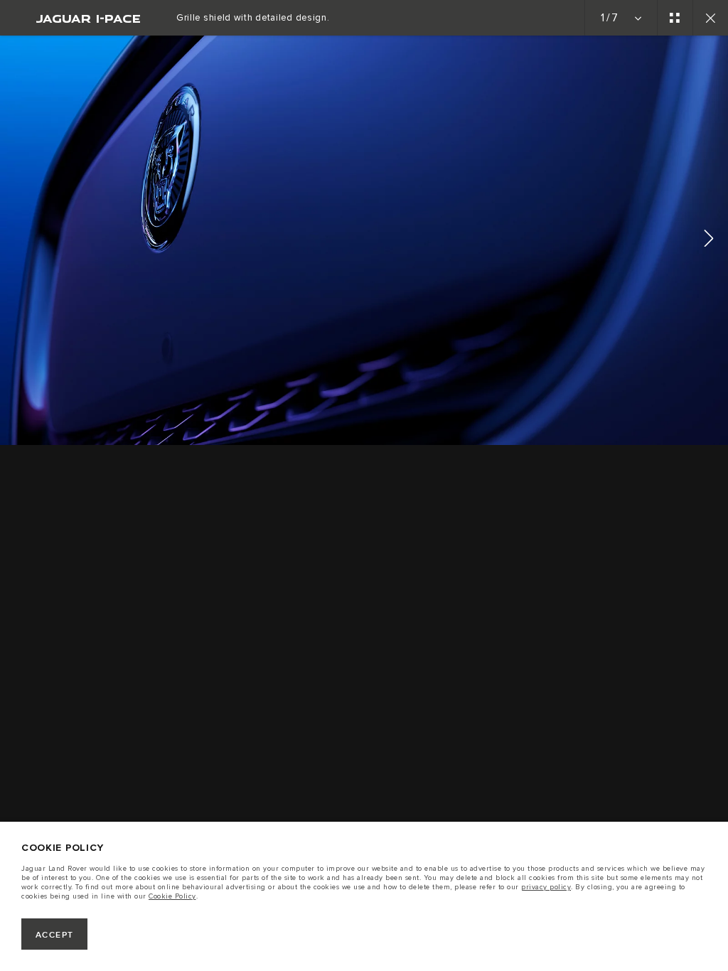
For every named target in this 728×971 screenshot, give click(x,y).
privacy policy (546, 887)
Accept (55, 935)
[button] (709, 240)
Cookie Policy (172, 896)
